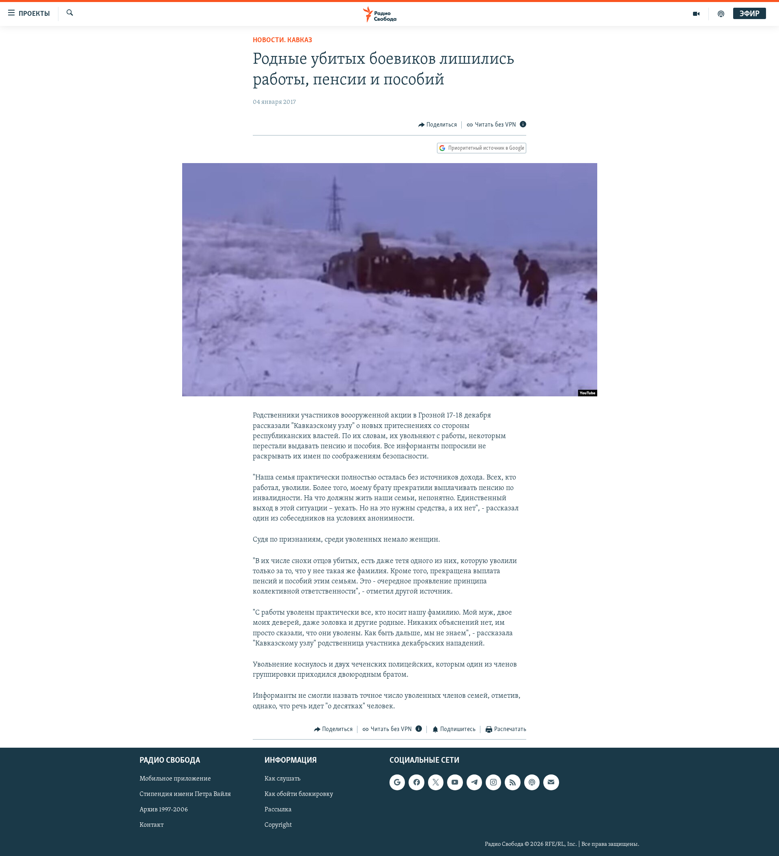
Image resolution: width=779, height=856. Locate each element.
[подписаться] (551, 782)
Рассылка (278, 810)
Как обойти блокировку (299, 794)
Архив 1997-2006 (164, 810)
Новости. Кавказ (282, 40)
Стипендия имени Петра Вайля (185, 794)
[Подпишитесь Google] (397, 782)
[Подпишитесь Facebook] (416, 782)
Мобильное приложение (175, 779)
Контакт (152, 825)
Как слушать (282, 779)
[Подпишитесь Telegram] (474, 782)
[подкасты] (721, 14)
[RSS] (512, 782)
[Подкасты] (532, 782)
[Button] (437, 125)
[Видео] (696, 14)
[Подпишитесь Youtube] (455, 782)
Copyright (278, 825)
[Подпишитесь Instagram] (493, 782)
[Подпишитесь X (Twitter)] (435, 782)
